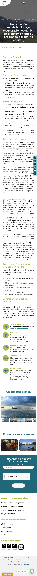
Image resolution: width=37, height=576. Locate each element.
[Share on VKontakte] (13, 47)
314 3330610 (9, 558)
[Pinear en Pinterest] (11, 47)
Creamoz (26, 564)
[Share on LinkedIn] (15, 47)
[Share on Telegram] (20, 47)
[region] (18, 409)
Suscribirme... (19, 485)
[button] (5, 420)
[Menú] (23, 3)
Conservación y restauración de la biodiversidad (18, 19)
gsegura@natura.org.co (19, 329)
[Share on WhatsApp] (2, 47)
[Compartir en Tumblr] (18, 47)
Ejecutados (18, 22)
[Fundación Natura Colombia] (5, 3)
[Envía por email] (9, 47)
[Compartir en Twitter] (7, 47)
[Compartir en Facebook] (4, 47)
